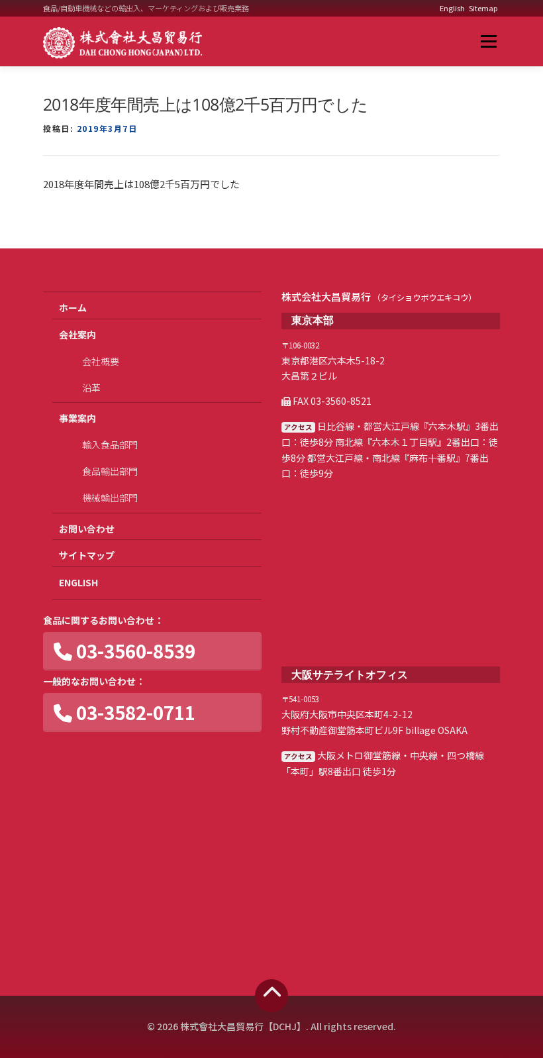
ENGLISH (78, 582)
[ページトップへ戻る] (271, 995)
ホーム (73, 307)
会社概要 (100, 361)
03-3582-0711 (133, 712)
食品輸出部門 (110, 471)
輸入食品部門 (110, 444)
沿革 (91, 387)
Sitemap (483, 8)
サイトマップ (87, 555)
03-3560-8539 (133, 650)
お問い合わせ (87, 528)
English (452, 8)
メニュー (488, 41)
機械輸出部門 (110, 497)
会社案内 (77, 334)
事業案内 (77, 418)
